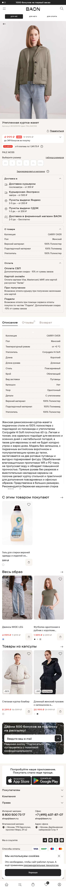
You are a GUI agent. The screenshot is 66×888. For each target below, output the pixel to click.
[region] (32, 454)
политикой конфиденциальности (21, 748)
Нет (58, 384)
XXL (40, 162)
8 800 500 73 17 (13, 814)
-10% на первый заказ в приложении (33, 2)
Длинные (55, 362)
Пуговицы (55, 379)
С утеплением (52, 395)
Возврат (45, 322)
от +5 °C (56, 346)
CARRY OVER (55, 234)
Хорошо (33, 872)
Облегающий (53, 373)
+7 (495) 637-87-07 (49, 814)
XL (33, 162)
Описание (10, 322)
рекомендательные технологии (41, 865)
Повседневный (52, 368)
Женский (57, 239)
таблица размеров (55, 157)
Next (62, 497)
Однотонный (53, 390)
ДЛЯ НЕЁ (14, 16)
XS (5, 162)
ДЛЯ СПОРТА (52, 16)
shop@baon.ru (10, 818)
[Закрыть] (59, 856)
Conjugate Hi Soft (51, 352)
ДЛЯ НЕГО (33, 16)
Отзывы (28, 322)
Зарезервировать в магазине (31, 171)
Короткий (55, 357)
